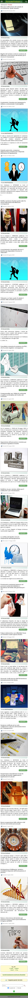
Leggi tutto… (23, 50)
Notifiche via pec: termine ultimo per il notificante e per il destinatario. (12, 489)
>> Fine (16, 970)
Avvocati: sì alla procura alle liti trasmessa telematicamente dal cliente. (14, 679)
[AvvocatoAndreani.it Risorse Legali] (14, 2)
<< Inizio (11, 968)
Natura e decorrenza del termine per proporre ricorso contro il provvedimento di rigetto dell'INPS (13, 919)
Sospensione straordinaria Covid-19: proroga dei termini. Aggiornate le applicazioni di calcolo (12, 775)
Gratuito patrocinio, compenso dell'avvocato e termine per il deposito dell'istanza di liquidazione (12, 151)
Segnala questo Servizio (15, 980)
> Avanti (12, 970)
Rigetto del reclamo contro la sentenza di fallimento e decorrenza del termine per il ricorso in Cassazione (13, 55)
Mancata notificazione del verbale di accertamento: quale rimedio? (12, 7)
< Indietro (16, 968)
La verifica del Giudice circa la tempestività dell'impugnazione (10, 537)
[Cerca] (24, 986)
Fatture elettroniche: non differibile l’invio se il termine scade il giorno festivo (13, 633)
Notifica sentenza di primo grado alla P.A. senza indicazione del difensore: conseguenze (13, 202)
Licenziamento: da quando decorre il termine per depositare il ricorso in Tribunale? (12, 251)
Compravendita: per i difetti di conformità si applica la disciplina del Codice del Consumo (13, 395)
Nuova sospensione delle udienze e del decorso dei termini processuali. (13, 823)
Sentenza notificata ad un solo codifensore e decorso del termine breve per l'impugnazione (13, 726)
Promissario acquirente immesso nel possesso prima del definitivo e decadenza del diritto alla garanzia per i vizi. (13, 587)
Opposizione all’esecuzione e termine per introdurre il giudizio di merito (13, 442)
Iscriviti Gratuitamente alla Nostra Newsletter (14, 974)
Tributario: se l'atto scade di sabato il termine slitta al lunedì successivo (12, 298)
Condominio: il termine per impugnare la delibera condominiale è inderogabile (13, 103)
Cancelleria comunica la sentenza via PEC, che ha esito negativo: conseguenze (14, 347)
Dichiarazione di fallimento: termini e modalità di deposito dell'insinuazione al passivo (13, 871)
